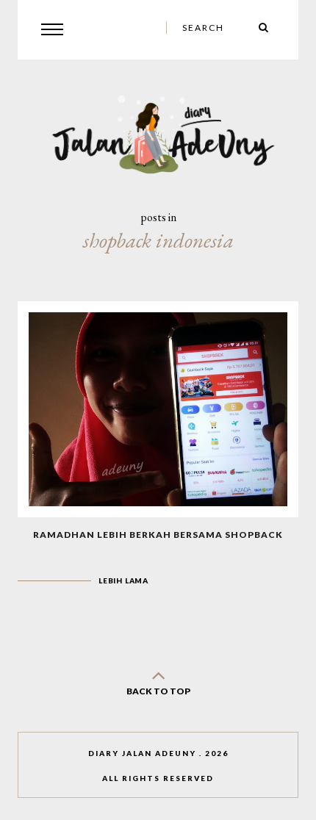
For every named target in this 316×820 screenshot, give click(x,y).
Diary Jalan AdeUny (142, 753)
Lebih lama (123, 580)
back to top (158, 691)
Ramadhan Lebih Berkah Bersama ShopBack (158, 534)
